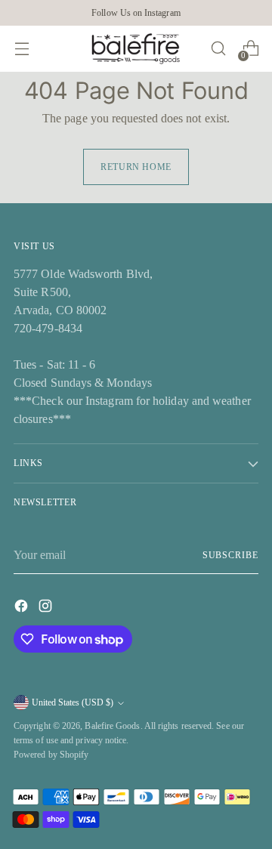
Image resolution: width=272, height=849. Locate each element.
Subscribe (230, 555)
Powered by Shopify (51, 754)
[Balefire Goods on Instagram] (47, 608)
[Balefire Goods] (136, 49)
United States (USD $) (72, 702)
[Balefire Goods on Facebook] (23, 608)
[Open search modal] (217, 48)
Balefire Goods (112, 726)
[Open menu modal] (21, 48)
